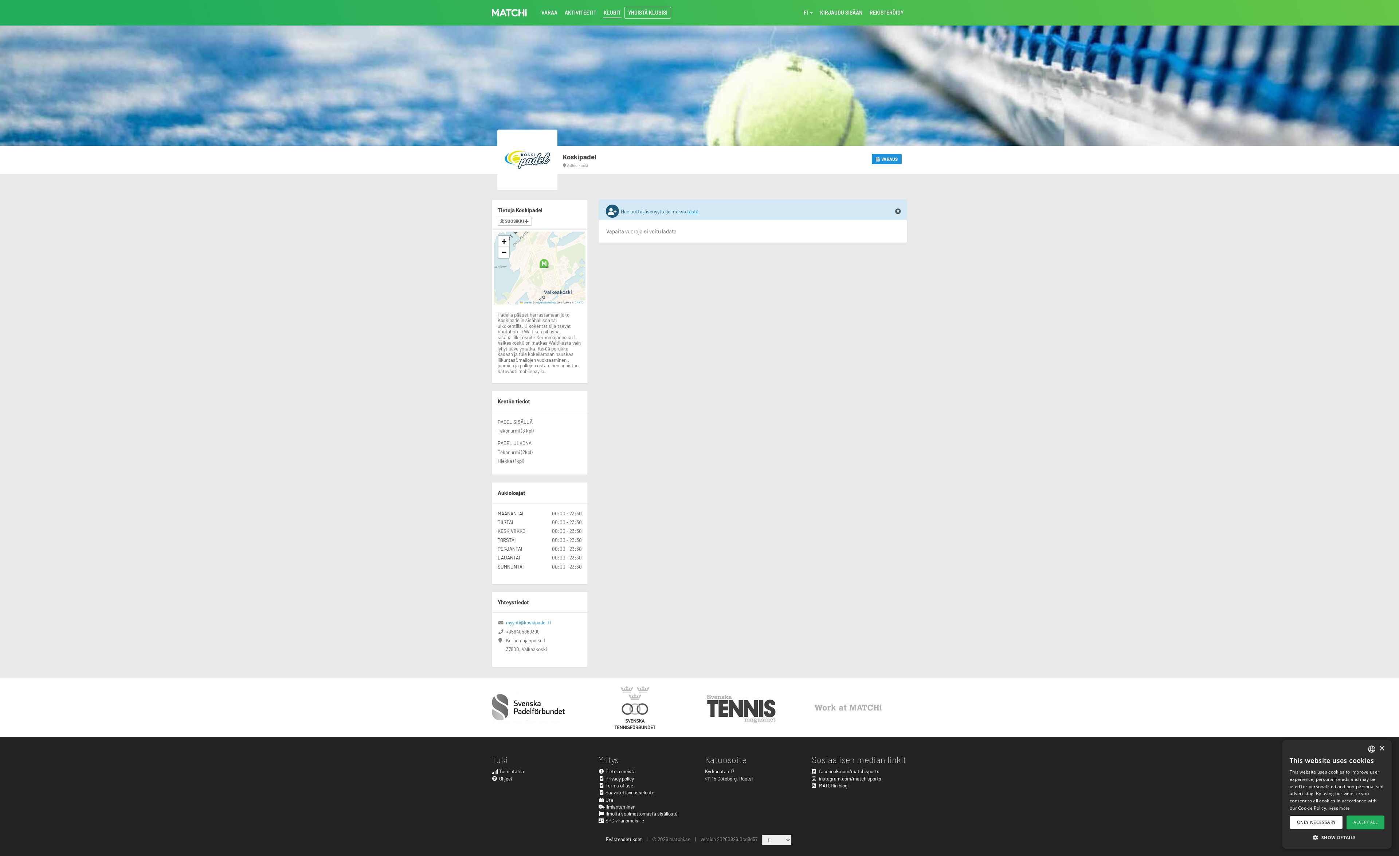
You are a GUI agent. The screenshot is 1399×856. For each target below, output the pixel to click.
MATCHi (509, 13)
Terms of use (618, 785)
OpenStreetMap (546, 302)
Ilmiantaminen (619, 806)
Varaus (889, 159)
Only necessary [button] (1316, 822)
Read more (1339, 807)
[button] (544, 263)
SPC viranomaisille (624, 820)
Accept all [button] (1365, 822)
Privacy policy (619, 778)
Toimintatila (511, 771)
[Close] (898, 211)
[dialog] (1337, 794)
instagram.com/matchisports (849, 778)
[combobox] (1371, 749)
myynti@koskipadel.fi (528, 622)
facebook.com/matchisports (848, 771)
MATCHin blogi (833, 785)
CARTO (579, 302)
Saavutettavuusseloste (629, 792)
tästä (692, 211)
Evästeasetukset (624, 839)
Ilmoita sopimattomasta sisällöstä (641, 813)
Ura (608, 800)
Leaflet (527, 302)
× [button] (1381, 748)
